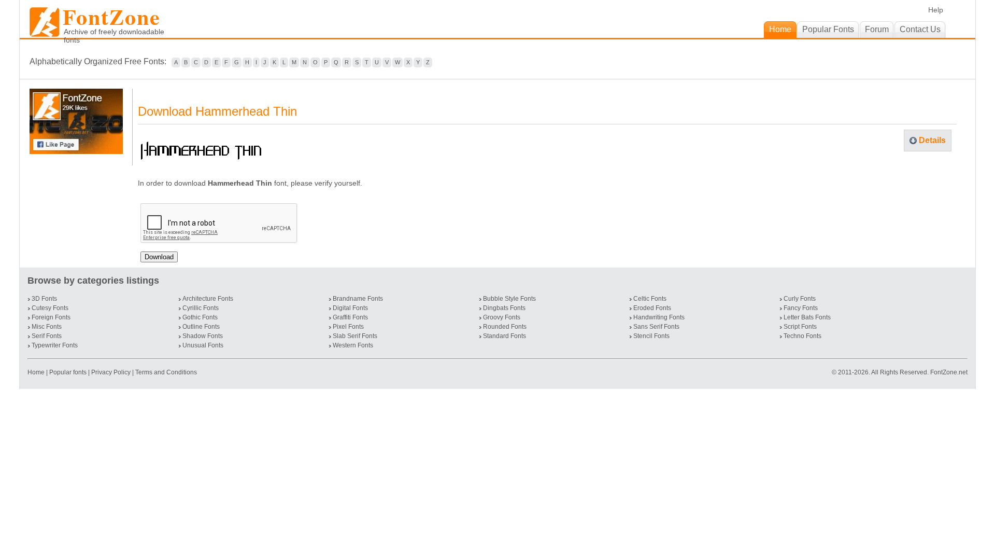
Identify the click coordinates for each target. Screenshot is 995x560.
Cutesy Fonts (50, 308)
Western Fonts (353, 345)
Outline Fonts (201, 326)
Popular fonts (68, 372)
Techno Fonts (802, 336)
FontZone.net (949, 372)
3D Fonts (44, 298)
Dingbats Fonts (504, 308)
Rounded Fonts (505, 326)
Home (36, 372)
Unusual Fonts (202, 345)
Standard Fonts (504, 336)
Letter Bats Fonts (807, 317)
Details (932, 140)
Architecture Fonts (207, 298)
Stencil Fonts (651, 336)
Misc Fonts (47, 326)
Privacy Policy (111, 372)
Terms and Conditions (166, 372)
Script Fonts (800, 326)
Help (935, 10)
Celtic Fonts (649, 298)
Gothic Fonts (200, 317)
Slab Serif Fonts (355, 336)
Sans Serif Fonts (656, 326)
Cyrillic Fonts (200, 308)
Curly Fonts (800, 298)
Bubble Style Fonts (509, 298)
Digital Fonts (350, 308)
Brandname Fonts (358, 298)
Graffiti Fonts (350, 317)
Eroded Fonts (652, 308)
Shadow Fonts (202, 336)
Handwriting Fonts (659, 317)
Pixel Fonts (348, 326)
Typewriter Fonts (55, 345)
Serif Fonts (47, 336)
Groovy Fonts (501, 317)
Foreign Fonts (51, 317)
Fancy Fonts (801, 308)
